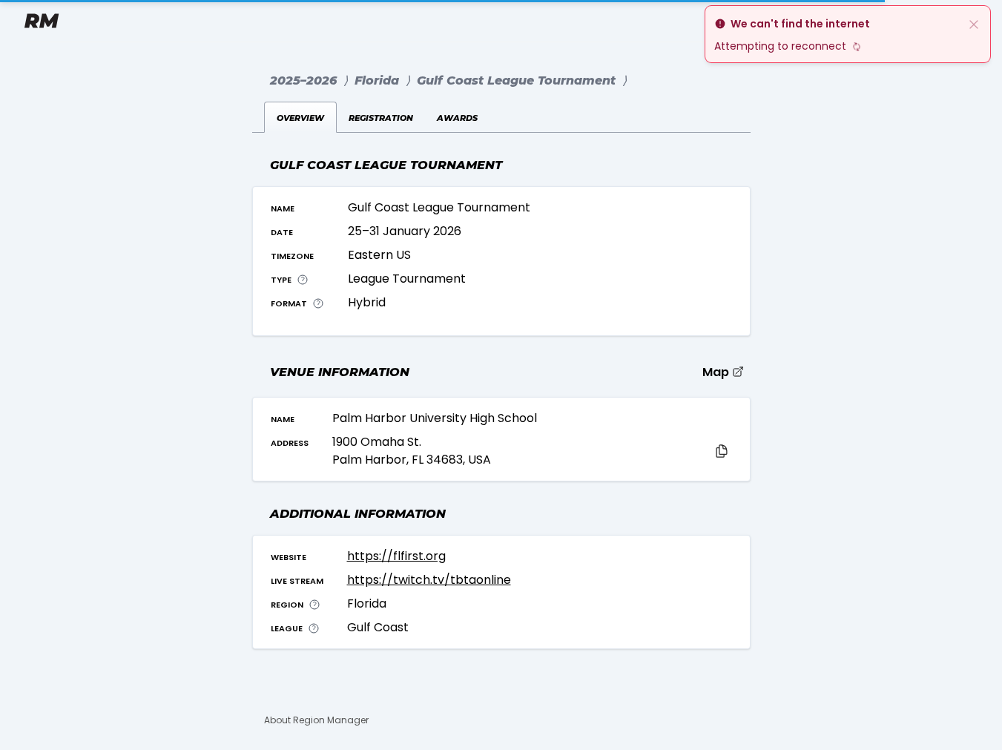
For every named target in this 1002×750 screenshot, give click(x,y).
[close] (973, 24)
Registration (381, 117)
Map (717, 372)
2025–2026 (303, 80)
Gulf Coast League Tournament (518, 80)
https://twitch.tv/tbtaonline (429, 579)
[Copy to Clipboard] (721, 451)
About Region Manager (316, 720)
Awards (457, 117)
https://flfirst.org (396, 556)
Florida (379, 80)
